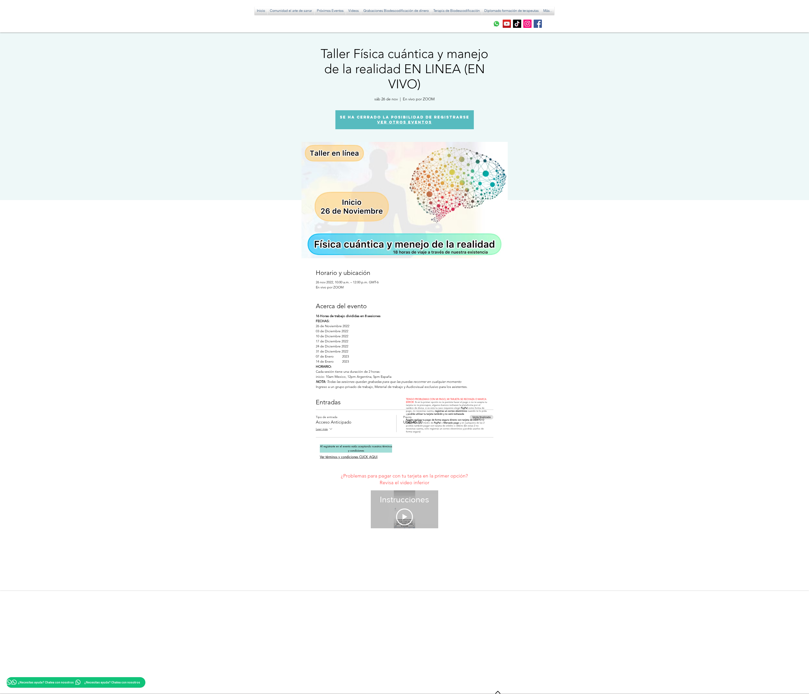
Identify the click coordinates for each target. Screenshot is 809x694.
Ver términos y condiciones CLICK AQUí (349, 457)
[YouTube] (507, 24)
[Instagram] (527, 24)
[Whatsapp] (496, 24)
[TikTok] (517, 24)
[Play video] (404, 516)
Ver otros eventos (404, 122)
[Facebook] (538, 24)
